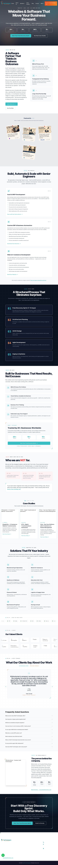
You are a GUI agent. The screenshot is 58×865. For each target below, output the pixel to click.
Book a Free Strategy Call (50, 3)
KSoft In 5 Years (18, 848)
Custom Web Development (32, 854)
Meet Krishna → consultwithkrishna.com (41, 789)
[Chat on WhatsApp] (3, 855)
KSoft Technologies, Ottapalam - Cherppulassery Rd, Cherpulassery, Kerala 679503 (51, 848)
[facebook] (43, 853)
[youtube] (53, 853)
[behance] (56, 853)
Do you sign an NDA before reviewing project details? (16, 729)
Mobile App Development (32, 852)
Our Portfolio (10, 108)
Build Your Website (12, 274)
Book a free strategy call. (14, 489)
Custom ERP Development (32, 848)
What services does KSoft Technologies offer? (15, 715)
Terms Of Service (18, 842)
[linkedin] (51, 853)
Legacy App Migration (31, 842)
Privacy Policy (18, 846)
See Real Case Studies (40, 35)
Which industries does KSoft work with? (13, 736)
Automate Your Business (13, 243)
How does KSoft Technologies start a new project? (16, 746)
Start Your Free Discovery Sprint (20, 35)
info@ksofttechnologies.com (51, 844)
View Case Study (10, 534)
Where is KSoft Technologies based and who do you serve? (18, 739)
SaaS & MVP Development (32, 846)
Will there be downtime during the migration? (14, 722)
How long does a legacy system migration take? (15, 719)
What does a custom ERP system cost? (13, 732)
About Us (17, 844)
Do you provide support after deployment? (14, 743)
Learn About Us (11, 104)
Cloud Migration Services (32, 844)
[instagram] (48, 853)
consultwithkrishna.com (8, 857)
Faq (16, 850)
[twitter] (46, 853)
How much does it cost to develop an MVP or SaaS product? (18, 726)
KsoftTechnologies (26, 862)
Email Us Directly (39, 823)
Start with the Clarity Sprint (14, 214)
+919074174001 (48, 842)
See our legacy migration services (38, 280)
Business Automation (31, 850)
